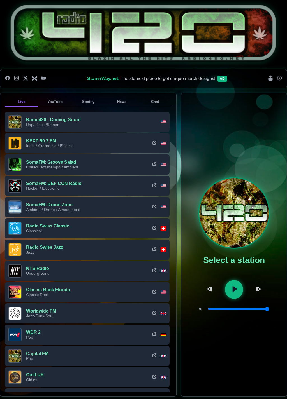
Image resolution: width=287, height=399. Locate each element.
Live (21, 102)
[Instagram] (16, 78)
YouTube (55, 102)
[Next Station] (257, 289)
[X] (25, 78)
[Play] (234, 289)
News (121, 102)
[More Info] (279, 78)
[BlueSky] (34, 78)
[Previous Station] (210, 289)
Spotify (88, 102)
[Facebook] (7, 78)
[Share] (270, 78)
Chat (155, 102)
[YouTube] (43, 78)
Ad (222, 79)
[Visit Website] (154, 143)
